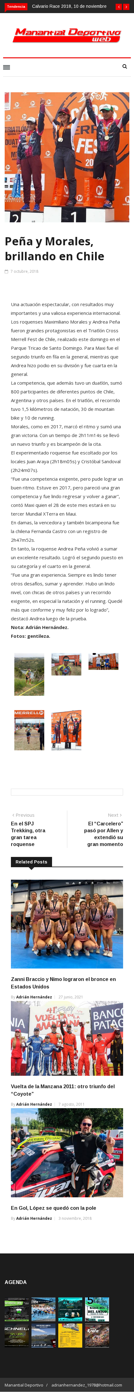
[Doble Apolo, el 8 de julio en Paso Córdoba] (97, 1346)
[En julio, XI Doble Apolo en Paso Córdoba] (43, 1320)
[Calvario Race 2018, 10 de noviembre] (43, 1346)
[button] (119, 7)
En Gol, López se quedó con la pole (53, 1208)
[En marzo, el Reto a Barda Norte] (70, 1320)
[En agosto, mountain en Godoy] (97, 1320)
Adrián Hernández (34, 997)
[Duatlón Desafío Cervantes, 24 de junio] (70, 1346)
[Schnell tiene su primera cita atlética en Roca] (17, 1346)
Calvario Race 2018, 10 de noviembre (69, 6)
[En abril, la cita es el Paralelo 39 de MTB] (17, 1320)
